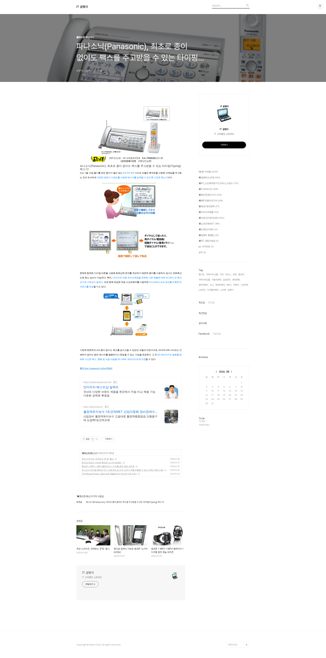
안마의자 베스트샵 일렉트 (101, 387)
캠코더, (241, 274)
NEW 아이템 (208, 171)
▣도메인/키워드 (208, 229)
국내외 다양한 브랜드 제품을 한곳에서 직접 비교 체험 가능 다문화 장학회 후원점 (119, 393)
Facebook (204, 333)
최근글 (202, 302)
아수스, (228, 274)
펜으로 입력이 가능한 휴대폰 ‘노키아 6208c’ (102, 462)
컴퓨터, (231, 290)
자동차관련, (217, 279)
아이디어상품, (204, 279)
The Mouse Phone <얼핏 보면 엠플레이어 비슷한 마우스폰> (109, 473)
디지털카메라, (213, 290)
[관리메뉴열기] (320, 5)
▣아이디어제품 (209, 212)
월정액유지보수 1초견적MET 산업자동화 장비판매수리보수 (119, 412)
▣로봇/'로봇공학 (209, 206)
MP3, (229, 285)
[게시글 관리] (97, 439)
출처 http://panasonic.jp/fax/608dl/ (96, 368)
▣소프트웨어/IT (209, 223)
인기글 (211, 302)
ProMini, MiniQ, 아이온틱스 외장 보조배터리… (238, 637)
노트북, (223, 290)
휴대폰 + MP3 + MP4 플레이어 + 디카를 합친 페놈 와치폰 (108, 466)
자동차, (236, 285)
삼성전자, (227, 279)
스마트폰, (245, 285)
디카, (222, 274)
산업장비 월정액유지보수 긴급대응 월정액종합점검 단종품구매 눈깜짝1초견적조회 (120, 418)
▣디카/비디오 (208, 189)
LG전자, (202, 290)
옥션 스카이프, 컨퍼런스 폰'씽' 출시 (98, 459)
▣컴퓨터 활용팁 (209, 235)
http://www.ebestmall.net (97, 382)
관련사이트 (232, 644)
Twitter (217, 333)
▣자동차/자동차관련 (211, 218)
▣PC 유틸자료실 (208, 240)
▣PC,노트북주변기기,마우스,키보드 (218, 183)
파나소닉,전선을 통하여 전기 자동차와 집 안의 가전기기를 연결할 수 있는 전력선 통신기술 (122, 470)
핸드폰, (202, 274)
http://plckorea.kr (93, 406)
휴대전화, (236, 279)
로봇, (235, 274)
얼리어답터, (204, 285)
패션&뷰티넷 (233, 628)
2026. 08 (224, 371)
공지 (202, 252)
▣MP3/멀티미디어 (211, 200)
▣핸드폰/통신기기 (90, 453)
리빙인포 (232, 623)
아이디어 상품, (212, 274)
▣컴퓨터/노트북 (209, 177)
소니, (212, 285)
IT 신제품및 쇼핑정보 (92, 577)
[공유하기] (92, 439)
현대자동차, (220, 285)
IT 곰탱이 (82, 6)
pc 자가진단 (206, 246)
